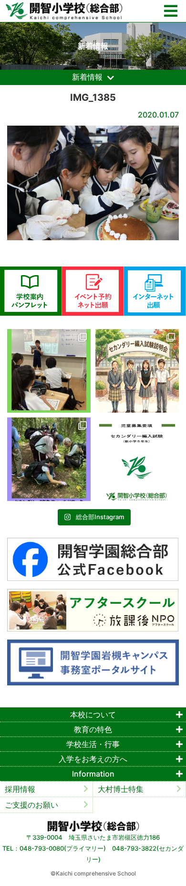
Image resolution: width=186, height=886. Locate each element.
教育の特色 (93, 729)
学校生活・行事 (93, 744)
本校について (93, 714)
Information (93, 774)
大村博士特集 (121, 789)
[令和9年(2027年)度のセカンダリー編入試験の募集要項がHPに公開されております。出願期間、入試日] (137, 459)
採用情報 (20, 789)
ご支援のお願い (31, 805)
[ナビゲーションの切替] (171, 11)
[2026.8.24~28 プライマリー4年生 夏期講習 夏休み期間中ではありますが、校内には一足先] (49, 371)
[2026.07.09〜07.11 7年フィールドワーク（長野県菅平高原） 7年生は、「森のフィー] (49, 459)
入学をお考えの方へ (93, 759)
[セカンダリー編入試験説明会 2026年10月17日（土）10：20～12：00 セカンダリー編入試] (137, 371)
